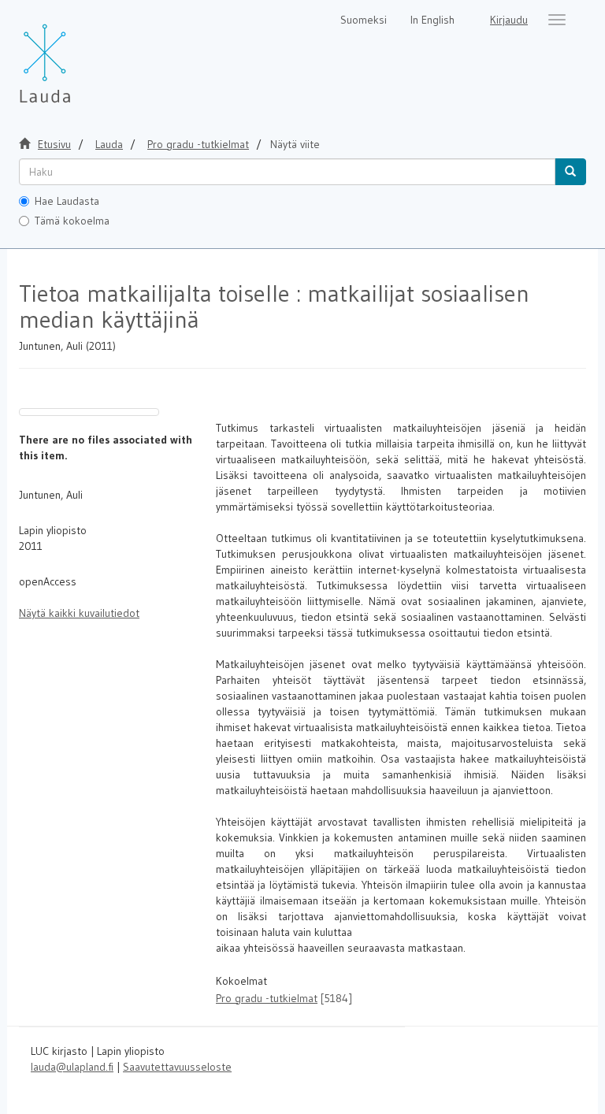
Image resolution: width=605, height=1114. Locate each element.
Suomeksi (363, 20)
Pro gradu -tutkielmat (198, 144)
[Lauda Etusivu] (78, 55)
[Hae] (570, 171)
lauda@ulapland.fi (72, 1067)
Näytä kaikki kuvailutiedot (79, 613)
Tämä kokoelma (72, 221)
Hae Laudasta (67, 201)
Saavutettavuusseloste (177, 1067)
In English (432, 20)
